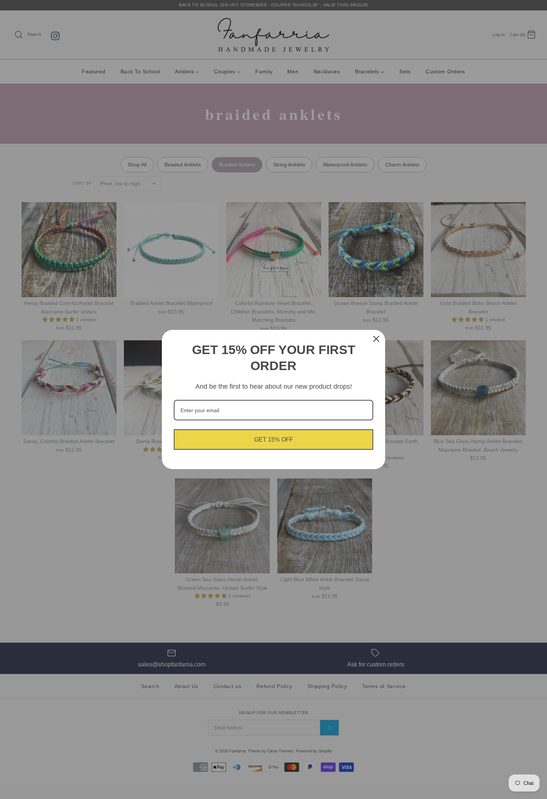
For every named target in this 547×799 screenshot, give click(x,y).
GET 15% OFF (273, 439)
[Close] (376, 339)
